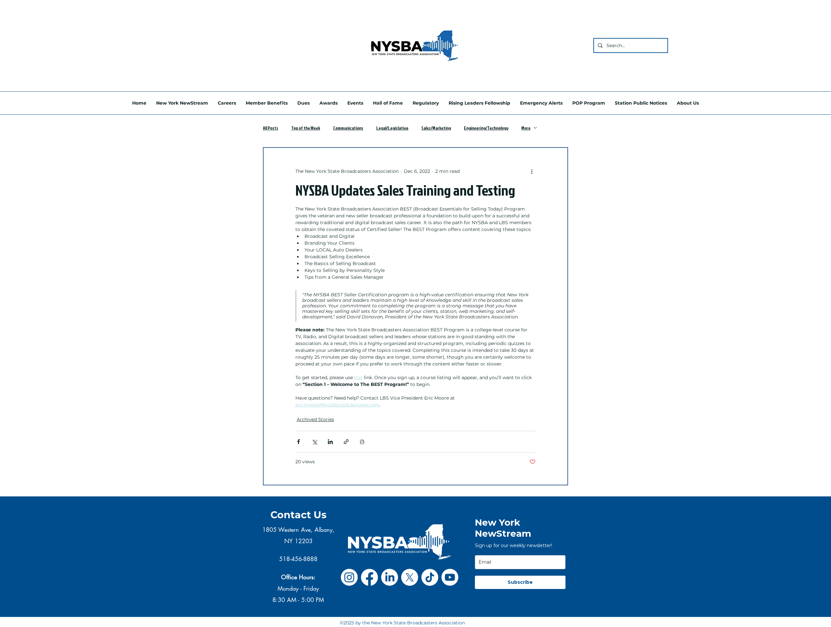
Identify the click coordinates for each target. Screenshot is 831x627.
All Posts (270, 128)
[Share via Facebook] (298, 442)
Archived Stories (315, 419)
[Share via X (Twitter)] (314, 442)
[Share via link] (346, 442)
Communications (348, 128)
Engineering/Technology (486, 128)
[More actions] (532, 171)
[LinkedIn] (389, 577)
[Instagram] (349, 577)
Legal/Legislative (392, 128)
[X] (409, 577)
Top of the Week (305, 128)
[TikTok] (429, 577)
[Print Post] (362, 442)
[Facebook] (369, 577)
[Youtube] (449, 577)
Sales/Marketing (436, 128)
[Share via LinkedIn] (330, 442)
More (525, 128)
